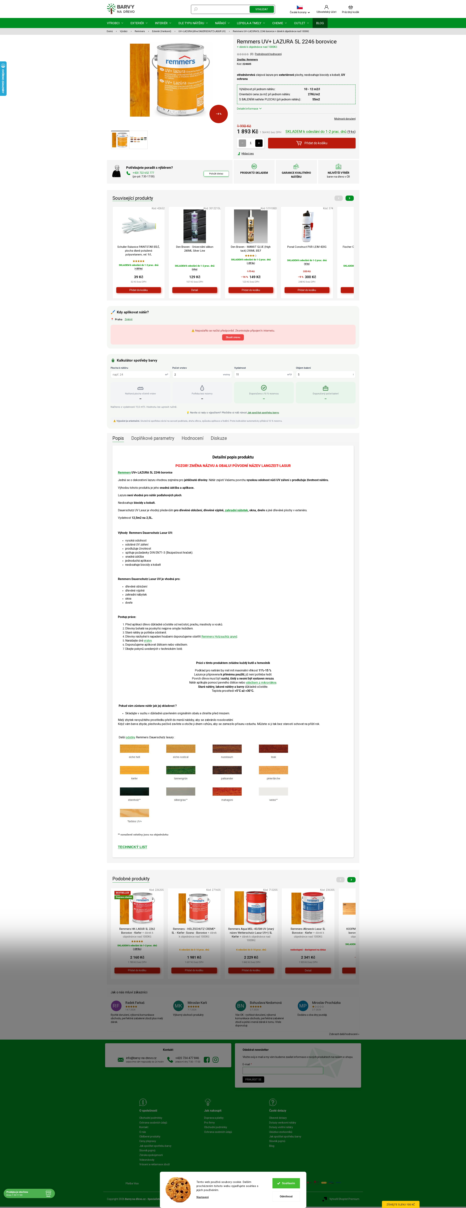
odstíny (130, 737)
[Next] (350, 198)
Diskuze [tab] (219, 438)
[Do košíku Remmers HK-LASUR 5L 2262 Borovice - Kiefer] (137, 970)
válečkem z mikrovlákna (261, 682)
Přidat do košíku (316, 143)
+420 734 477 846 (187, 1058)
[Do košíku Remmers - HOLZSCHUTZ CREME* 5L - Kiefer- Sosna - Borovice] (194, 970)
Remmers (124, 472)
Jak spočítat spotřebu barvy (263, 412)
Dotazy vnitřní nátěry (281, 1127)
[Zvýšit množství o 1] (259, 143)
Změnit (129, 319)
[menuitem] (115, 23)
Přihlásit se (253, 1079)
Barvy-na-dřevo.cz (207, 1060)
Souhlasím (288, 1183)
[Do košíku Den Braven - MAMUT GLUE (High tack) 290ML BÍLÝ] (251, 290)
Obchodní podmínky (150, 1117)
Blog (271, 1145)
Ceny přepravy (147, 1141)
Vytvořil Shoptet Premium (344, 1199)
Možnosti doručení (345, 118)
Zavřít (256, 153)
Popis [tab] (118, 438)
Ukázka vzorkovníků (280, 1131)
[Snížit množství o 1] (242, 143)
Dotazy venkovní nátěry (282, 1122)
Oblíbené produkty (149, 1136)
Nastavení (202, 1197)
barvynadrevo (215, 1060)
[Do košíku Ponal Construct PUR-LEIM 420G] (307, 290)
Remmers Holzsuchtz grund (219, 636)
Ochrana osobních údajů (153, 1122)
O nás (142, 1131)
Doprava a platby (214, 1117)
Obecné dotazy (278, 1117)
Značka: (247, 59)
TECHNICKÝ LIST (132, 847)
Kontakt (143, 1127)
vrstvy (148, 640)
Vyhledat (261, 9)
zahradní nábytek (236, 510)
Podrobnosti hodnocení (268, 54)
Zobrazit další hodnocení (343, 1034)
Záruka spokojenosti (151, 1155)
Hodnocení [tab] (192, 438)
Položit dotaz (216, 173)
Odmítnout (286, 1196)
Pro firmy (209, 1122)
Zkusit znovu (233, 337)
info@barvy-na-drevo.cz (141, 1058)
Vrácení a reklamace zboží (154, 1164)
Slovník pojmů (147, 1150)
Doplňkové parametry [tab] (152, 438)
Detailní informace (247, 108)
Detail (194, 290)
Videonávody (146, 1159)
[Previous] (339, 198)
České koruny (298, 12)
